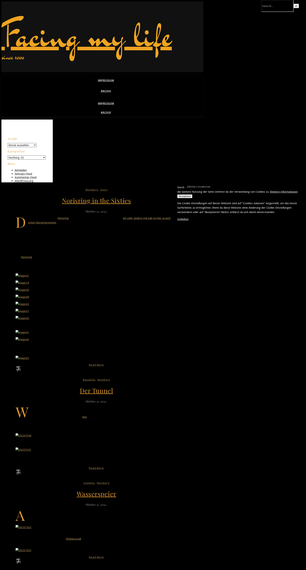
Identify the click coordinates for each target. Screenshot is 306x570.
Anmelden (21, 170)
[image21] (22, 275)
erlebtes (89, 482)
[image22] (22, 304)
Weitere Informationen (284, 191)
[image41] (22, 332)
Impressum (106, 80)
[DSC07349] (23, 435)
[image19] (22, 282)
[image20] (22, 289)
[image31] (22, 311)
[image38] (22, 297)
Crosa (25, 370)
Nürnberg (92, 189)
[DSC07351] (23, 449)
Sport (103, 189)
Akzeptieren (185, 196)
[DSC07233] (23, 550)
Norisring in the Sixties (96, 200)
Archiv (106, 91)
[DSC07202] (23, 527)
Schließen (183, 219)
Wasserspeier (96, 493)
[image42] (22, 339)
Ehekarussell (73, 538)
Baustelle (89, 379)
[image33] (22, 358)
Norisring (63, 218)
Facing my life (86, 35)
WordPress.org (24, 180)
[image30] (22, 318)
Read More (96, 364)
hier (84, 417)
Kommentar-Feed (25, 177)
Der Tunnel (96, 390)
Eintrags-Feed (23, 173)
